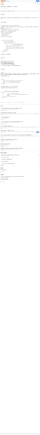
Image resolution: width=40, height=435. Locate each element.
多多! (1, 150)
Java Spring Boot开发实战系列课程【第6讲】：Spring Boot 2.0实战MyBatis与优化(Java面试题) (12, 176)
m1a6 (1, 132)
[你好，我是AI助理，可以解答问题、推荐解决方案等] (35, 3)
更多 (1, 171)
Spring (15, 102)
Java (3, 102)
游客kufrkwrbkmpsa (3, 110)
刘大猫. (1, 119)
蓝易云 (1, 128)
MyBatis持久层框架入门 (3, 169)
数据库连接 (23, 102)
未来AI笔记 (2, 141)
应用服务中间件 (9, 102)
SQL (12, 102)
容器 (6, 102)
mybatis (17, 102)
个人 (38, 4)
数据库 (20, 102)
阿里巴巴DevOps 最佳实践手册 (4, 179)
